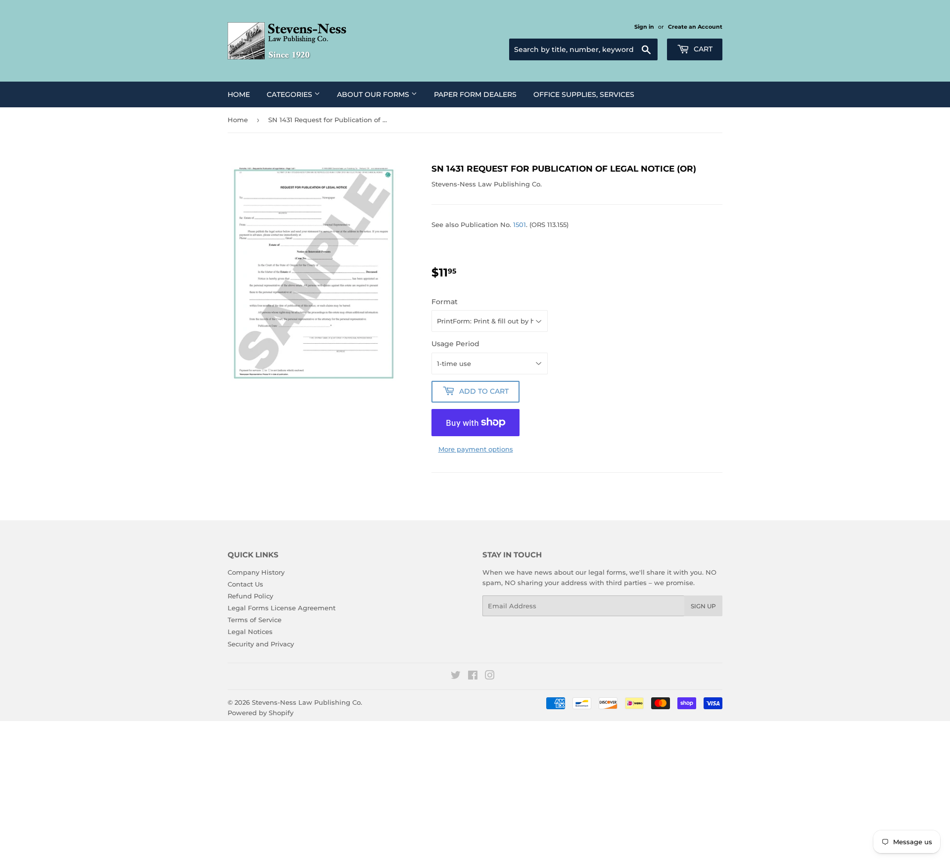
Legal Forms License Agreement (281, 608)
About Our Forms (374, 94)
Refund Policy (250, 596)
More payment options (475, 449)
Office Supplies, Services (583, 94)
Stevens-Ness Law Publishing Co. (307, 702)
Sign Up (703, 606)
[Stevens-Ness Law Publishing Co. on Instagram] (490, 677)
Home (239, 94)
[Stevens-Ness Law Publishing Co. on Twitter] (456, 677)
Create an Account (695, 26)
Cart (702, 49)
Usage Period (455, 343)
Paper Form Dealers (475, 94)
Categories (290, 94)
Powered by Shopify (260, 713)
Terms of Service (255, 620)
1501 (519, 224)
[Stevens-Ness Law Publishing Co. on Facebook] (473, 677)
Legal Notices (250, 632)
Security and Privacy (261, 644)
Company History (256, 572)
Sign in (644, 26)
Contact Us (245, 584)
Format (444, 301)
